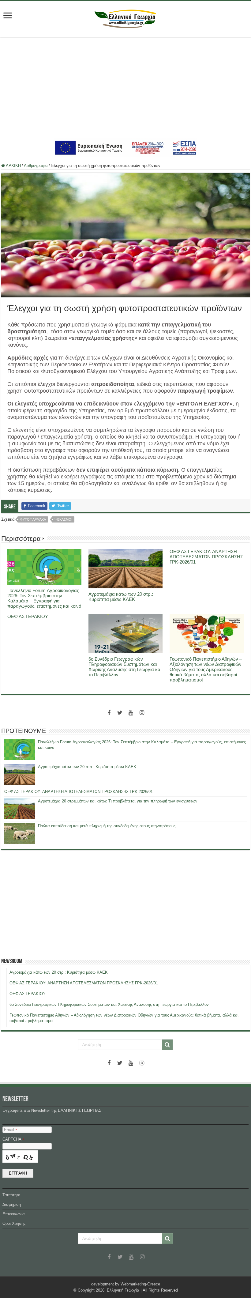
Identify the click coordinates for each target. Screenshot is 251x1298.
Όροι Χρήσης (13, 1223)
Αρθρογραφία (36, 165)
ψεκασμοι (63, 519)
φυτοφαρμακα (33, 519)
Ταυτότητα (11, 1195)
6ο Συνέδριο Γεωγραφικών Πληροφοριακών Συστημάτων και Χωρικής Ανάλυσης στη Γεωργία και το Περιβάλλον (124, 666)
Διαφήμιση (11, 1204)
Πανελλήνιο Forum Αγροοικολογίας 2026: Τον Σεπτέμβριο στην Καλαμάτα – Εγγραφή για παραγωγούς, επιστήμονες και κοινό (44, 598)
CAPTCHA (13, 1139)
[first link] (8, 16)
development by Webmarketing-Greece (125, 1284)
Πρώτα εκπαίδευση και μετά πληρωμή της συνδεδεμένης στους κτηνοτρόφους (106, 826)
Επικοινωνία (13, 1214)
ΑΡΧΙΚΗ (13, 165)
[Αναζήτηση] (167, 1045)
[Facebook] (109, 713)
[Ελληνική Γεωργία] (125, 18)
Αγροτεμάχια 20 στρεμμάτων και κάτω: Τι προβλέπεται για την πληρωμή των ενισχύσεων (117, 801)
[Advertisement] (125, 88)
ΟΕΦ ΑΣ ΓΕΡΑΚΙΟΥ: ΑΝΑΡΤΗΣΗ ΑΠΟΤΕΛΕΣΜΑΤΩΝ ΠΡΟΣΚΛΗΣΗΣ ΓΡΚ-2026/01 (206, 556)
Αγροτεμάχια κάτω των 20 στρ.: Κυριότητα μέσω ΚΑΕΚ (120, 596)
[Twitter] (120, 713)
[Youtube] (131, 713)
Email (10, 1129)
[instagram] (142, 713)
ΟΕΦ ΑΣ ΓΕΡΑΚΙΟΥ (27, 616)
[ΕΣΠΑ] (125, 147)
